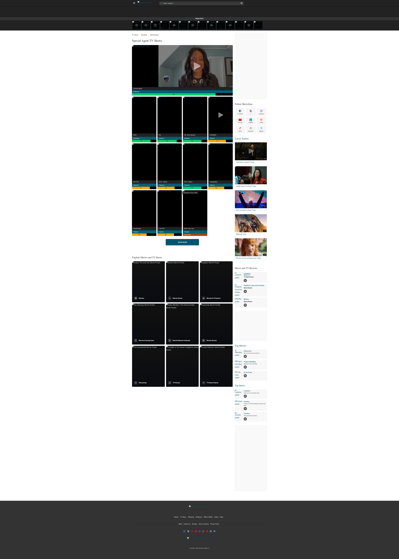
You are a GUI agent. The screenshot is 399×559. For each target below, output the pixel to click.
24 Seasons (136, 138)
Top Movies (240, 345)
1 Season (212, 138)
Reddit (261, 122)
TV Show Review (249, 277)
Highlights (199, 18)
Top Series (240, 385)
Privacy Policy (214, 524)
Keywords (144, 35)
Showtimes (199, 517)
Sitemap (194, 524)
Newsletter (250, 131)
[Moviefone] (145, 3)
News (221, 517)
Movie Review (248, 288)
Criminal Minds (137, 88)
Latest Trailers (242, 138)
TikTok (240, 131)
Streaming (191, 517)
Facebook (240, 113)
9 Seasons (161, 138)
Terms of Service (203, 524)
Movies (176, 517)
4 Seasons (136, 185)
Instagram (261, 113)
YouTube (240, 122)
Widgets (261, 131)
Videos (216, 517)
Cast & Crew (187, 234)
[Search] (242, 3)
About (180, 524)
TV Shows (135, 35)
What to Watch (208, 517)
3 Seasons (187, 185)
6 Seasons (187, 138)
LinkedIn (251, 122)
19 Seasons (136, 91)
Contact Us (187, 524)
